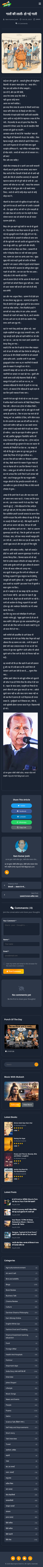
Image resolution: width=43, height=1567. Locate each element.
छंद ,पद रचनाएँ (21, 1466)
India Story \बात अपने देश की (21, 1371)
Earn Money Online (21, 1318)
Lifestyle (21, 1388)
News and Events (21, 1399)
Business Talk (21, 1296)
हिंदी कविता (21, 1523)
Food (21, 1343)
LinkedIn (23, 817)
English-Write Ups (21, 1324)
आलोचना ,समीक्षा (21, 1450)
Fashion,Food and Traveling (21, 1329)
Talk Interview (21, 1439)
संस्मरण (21, 1511)
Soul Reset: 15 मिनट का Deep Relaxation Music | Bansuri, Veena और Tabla (23, 1222)
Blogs (21, 1284)
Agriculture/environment (21, 1267)
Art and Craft (21, 1273)
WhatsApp (22, 822)
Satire (21, 1416)
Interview (21, 1377)
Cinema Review (21, 1301)
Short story (21, 1433)
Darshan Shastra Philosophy (21, 1312)
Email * (6, 951)
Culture (21, 1307)
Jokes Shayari (21, 1382)
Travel (21, 1444)
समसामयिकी (21, 1500)
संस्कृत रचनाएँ (21, 1506)
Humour (21, 1360)
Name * (6, 940)
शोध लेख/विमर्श (21, 1495)
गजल (21, 1461)
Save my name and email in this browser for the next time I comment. (21, 965)
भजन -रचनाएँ (21, 1472)
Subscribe (15, 1104)
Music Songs (21, 1394)
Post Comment (15, 971)
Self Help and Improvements (21, 1427)
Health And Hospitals (21, 1354)
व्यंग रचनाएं (21, 1489)
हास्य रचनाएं (21, 1517)
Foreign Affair (21, 1349)
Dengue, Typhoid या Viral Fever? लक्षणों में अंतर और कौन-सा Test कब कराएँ (24, 1233)
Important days (21, 1366)
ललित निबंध (21, 1483)
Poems (21, 1410)
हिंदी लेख (21, 1539)
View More (27, 1104)
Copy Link (23, 827)
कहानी (21, 1455)
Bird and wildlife (21, 1279)
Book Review (21, 1290)
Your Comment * (9, 921)
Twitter (22, 806)
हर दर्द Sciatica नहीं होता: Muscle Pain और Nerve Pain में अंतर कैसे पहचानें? (25, 1200)
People (21, 1405)
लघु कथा (21, 1478)
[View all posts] (7, 872)
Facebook (22, 811)
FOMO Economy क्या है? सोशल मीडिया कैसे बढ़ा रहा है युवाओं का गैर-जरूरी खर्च (24, 1210)
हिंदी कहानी (21, 1534)
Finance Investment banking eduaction (21, 1336)
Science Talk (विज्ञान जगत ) (21, 1422)
